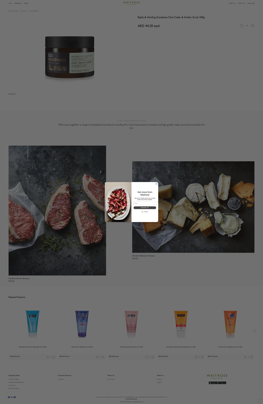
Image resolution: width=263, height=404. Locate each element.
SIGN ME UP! (145, 207)
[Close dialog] (156, 184)
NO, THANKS (145, 211)
